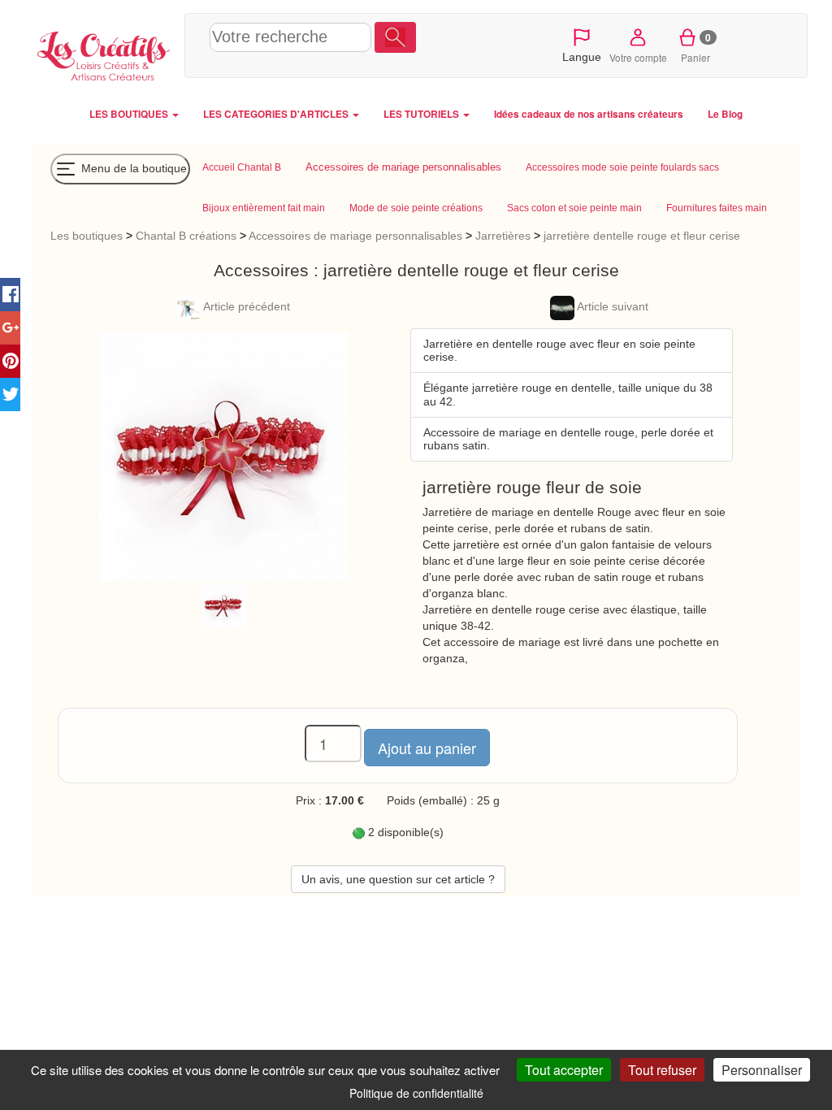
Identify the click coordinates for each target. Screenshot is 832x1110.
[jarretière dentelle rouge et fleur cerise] (224, 604)
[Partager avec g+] (10, 328)
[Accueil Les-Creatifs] (104, 53)
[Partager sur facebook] (10, 294)
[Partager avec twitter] (10, 394)
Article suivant (611, 306)
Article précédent (245, 306)
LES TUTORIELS (423, 114)
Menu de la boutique (132, 167)
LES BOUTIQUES (130, 114)
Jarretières (503, 235)
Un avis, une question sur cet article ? (398, 879)
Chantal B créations (186, 235)
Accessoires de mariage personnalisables (357, 235)
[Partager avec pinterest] (10, 361)
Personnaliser (762, 1069)
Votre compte (638, 57)
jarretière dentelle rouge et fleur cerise (642, 235)
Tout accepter (564, 1069)
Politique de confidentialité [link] (416, 1093)
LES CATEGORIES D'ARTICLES (277, 114)
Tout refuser (662, 1069)
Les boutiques (86, 235)
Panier (696, 47)
